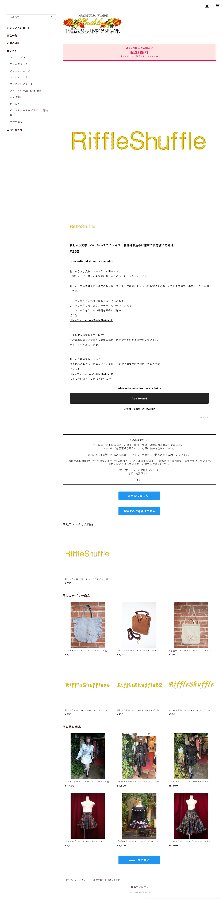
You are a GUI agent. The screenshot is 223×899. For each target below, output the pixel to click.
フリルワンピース (20, 70)
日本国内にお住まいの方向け (139, 408)
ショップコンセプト (18, 27)
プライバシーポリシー (77, 880)
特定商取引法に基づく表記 (106, 880)
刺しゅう (15, 103)
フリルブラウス (19, 64)
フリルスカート (19, 77)
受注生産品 (16, 122)
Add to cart (139, 398)
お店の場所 (13, 43)
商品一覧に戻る (139, 860)
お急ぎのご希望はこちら (139, 511)
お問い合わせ (14, 129)
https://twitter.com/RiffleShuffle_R (91, 320)
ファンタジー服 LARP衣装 (26, 90)
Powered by (135, 892)
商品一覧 (12, 35)
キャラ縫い (16, 97)
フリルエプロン (19, 57)
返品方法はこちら (139, 496)
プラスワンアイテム (21, 84)
